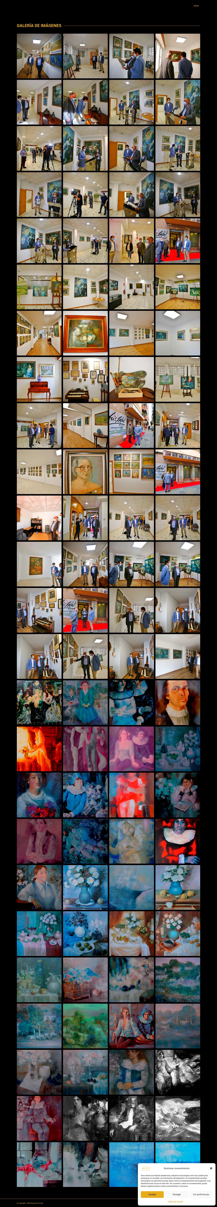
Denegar (177, 1194)
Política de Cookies (175, 1202)
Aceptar (152, 1194)
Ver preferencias (201, 1194)
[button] (211, 1168)
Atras (196, 6)
